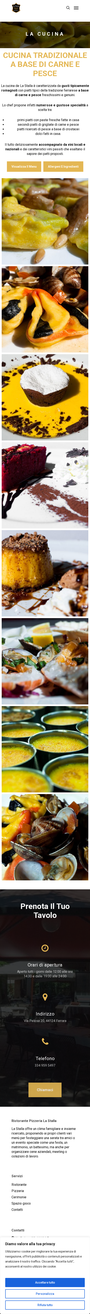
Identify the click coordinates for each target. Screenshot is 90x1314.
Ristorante (19, 1185)
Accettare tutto (45, 1282)
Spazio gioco (21, 1203)
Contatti (17, 1210)
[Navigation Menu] (76, 8)
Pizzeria (18, 1191)
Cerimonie (19, 1197)
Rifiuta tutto (45, 1305)
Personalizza (45, 1293)
